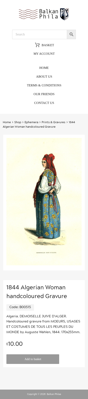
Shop (17, 122)
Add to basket (33, 359)
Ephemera (31, 122)
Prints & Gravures (53, 122)
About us (44, 76)
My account (44, 53)
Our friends (44, 94)
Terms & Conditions (44, 85)
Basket (48, 45)
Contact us (44, 103)
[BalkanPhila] (44, 20)
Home (44, 67)
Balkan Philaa (54, 394)
